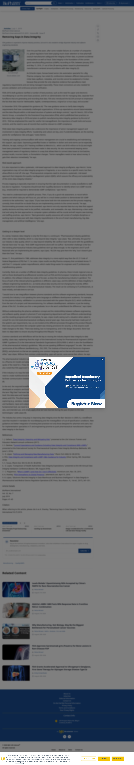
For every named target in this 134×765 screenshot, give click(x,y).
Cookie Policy (19, 763)
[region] (67, 758)
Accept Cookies (118, 758)
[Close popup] (102, 359)
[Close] (131, 758)
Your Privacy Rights (88, 758)
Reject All (104, 758)
